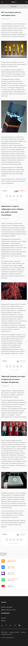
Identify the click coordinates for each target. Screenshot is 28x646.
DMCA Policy (4, 632)
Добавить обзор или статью (8, 609)
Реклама (3, 620)
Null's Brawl (11, 572)
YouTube (10, 585)
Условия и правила (14, 632)
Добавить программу (6, 607)
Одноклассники (12, 560)
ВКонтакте (11, 566)
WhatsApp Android (13, 579)
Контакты (3, 618)
